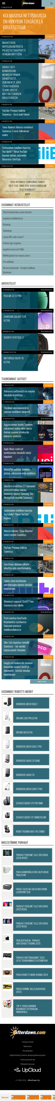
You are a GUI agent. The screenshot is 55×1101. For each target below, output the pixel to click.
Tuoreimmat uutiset (14, 379)
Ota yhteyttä (27, 1051)
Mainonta (28, 1046)
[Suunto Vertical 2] (27, 340)
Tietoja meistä (27, 1042)
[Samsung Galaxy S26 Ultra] (27, 319)
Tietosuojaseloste (27, 1060)
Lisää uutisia (41, 681)
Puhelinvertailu (46, 290)
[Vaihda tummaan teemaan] (51, 3)
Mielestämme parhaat (14, 842)
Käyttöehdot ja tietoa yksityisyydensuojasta (27, 1055)
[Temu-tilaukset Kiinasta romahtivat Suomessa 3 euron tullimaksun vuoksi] (27, 129)
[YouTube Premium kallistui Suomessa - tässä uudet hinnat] (27, 111)
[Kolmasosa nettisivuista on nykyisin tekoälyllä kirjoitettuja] (27, 20)
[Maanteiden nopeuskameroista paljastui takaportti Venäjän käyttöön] (27, 47)
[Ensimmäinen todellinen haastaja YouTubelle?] (27, 152)
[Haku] (45, 3)
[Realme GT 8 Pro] (27, 298)
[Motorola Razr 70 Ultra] (27, 360)
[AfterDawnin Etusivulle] (27, 3)
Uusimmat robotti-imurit (17, 691)
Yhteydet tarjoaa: (27, 1064)
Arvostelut (8, 283)
